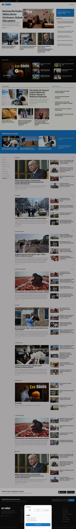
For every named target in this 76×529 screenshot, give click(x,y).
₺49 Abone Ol (38, 524)
